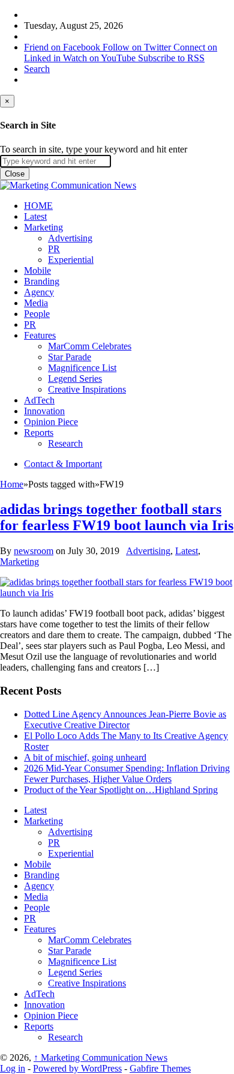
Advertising (70, 238)
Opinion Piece (51, 422)
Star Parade (69, 357)
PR (54, 249)
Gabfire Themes (160, 1068)
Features (40, 335)
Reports (38, 432)
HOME (38, 206)
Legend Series (75, 378)
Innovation (44, 411)
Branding (41, 281)
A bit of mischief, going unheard (85, 757)
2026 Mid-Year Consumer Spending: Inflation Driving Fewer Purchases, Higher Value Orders (127, 773)
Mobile (37, 270)
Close (15, 173)
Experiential (71, 260)
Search (37, 69)
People (37, 314)
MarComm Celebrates (89, 346)
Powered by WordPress (77, 1068)
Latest (35, 216)
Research (65, 443)
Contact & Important (63, 464)
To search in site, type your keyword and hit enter (93, 149)
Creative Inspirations (87, 389)
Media (36, 303)
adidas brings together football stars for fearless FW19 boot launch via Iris (116, 517)
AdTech (39, 400)
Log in (12, 1068)
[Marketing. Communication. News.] (68, 185)
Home (11, 484)
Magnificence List (82, 368)
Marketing (43, 227)
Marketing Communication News (100, 1057)
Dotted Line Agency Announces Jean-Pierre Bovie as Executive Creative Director (125, 719)
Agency (39, 292)
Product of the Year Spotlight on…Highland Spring (121, 790)
